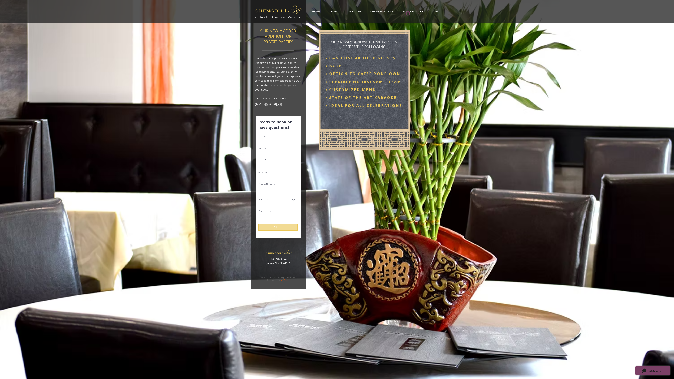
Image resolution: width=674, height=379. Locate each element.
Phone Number (266, 184)
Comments (264, 211)
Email (261, 160)
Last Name (264, 148)
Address (262, 172)
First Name (264, 136)
